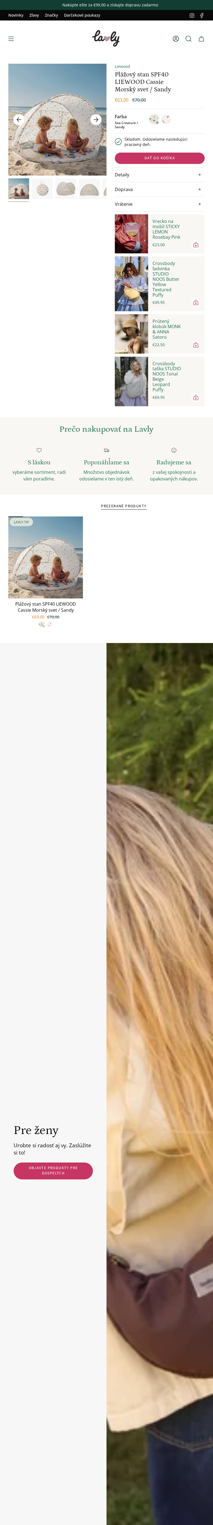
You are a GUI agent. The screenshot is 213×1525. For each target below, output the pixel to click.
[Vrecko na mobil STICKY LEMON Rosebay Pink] (131, 233)
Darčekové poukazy (82, 15)
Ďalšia (96, 119)
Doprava (124, 189)
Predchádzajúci (18, 119)
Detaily (122, 175)
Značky (51, 15)
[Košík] (201, 39)
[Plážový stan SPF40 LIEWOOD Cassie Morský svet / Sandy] (45, 557)
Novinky (15, 15)
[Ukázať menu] (11, 39)
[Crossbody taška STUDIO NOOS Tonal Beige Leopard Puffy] (131, 381)
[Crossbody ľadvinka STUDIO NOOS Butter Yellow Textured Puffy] (131, 283)
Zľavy (34, 15)
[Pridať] (195, 244)
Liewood (122, 66)
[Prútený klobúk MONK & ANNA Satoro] (131, 333)
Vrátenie (124, 204)
